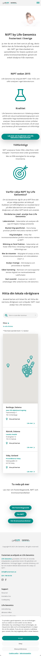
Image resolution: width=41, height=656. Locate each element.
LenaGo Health (11, 434)
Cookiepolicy (5, 600)
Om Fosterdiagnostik (20, 508)
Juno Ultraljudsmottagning (16, 410)
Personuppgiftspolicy (8, 616)
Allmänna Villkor (6, 612)
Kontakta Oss (6, 596)
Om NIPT (20, 514)
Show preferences (20, 649)
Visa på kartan (14, 419)
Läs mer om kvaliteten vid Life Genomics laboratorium (20, 137)
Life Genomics (6, 559)
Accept (20, 638)
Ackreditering (6, 609)
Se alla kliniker (8, 326)
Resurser (4, 593)
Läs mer (30, 423)
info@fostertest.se (8, 572)
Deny (20, 644)
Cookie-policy (14, 653)
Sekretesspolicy (25, 653)
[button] (30, 373)
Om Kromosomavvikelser (20, 521)
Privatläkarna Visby (13, 458)
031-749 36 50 (6, 576)
